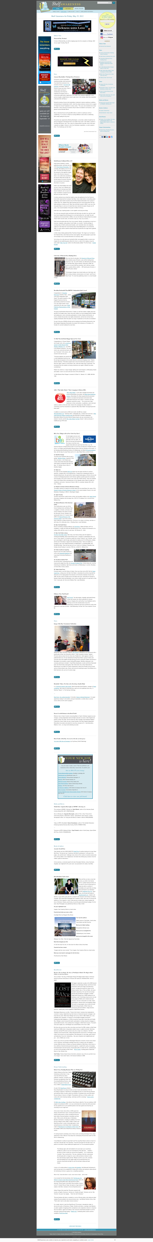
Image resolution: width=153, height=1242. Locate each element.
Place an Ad (71, 11)
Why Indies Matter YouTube (73, 419)
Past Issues (63, 11)
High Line (70, 471)
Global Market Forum (66, 1084)
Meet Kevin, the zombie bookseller (62, 697)
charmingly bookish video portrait (63, 686)
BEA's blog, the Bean (61, 1102)
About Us (54, 1234)
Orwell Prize (76, 851)
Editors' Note (102, 43)
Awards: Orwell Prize (104, 110)
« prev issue (72, 1226)
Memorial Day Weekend (105, 46)
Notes (100, 81)
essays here (71, 1167)
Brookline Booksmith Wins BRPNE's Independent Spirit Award (106, 63)
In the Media (82, 1234)
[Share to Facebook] (102, 137)
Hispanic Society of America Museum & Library (65, 490)
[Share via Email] (100, 137)
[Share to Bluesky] (111, 137)
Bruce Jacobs (77, 1049)
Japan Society (92, 496)
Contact (58, 1234)
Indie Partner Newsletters (87, 11)
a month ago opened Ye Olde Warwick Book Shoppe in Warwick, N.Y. (62, 345)
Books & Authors (103, 108)
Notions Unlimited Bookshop (82, 697)
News (100, 50)
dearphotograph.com (83, 895)
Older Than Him (63, 242)
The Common (76, 652)
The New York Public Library (60, 534)
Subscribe (88, 1234)
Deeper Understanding (104, 127)
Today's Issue (56, 11)
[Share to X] (105, 137)
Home (57, 8)
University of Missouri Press (87, 258)
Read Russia (63, 1088)
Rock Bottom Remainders (63, 167)
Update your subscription (90, 1229)
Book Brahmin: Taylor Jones (106, 112)
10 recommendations (91, 450)
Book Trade (79, 8)
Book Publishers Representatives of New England (62, 307)
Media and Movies (103, 100)
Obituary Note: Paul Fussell (106, 77)
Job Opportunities (93, 1234)
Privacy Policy (100, 1234)
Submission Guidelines (69, 1234)
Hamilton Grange (61, 458)
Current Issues (77, 1234)
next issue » (78, 1226)
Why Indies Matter (71, 392)
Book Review (102, 116)
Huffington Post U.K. (87, 891)
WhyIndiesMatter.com (59, 413)
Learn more (91, 1240)
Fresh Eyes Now (63, 1213)
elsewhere (78, 1167)
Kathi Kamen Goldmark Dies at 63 (107, 56)
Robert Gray (74, 1211)
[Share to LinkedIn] (107, 137)
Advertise (62, 1234)
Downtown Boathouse (65, 553)
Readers (68, 8)
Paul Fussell (70, 597)
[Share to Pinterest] (109, 137)
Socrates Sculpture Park (76, 563)
